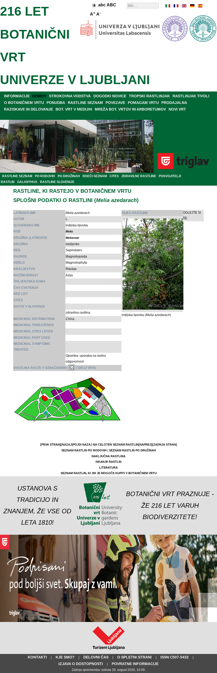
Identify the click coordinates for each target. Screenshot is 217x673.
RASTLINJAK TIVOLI (191, 96)
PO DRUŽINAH (69, 176)
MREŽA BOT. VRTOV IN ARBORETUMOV (130, 109)
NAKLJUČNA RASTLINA (108, 456)
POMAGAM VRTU (143, 102)
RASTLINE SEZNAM (85, 102)
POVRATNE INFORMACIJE (135, 664)
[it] (168, 6)
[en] (184, 6)
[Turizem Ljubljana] (109, 650)
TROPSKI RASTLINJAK (149, 96)
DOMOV (39, 96)
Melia (69, 231)
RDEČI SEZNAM (95, 176)
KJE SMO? (65, 657)
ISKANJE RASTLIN (108, 461)
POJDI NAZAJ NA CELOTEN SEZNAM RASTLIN (105, 444)
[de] (192, 6)
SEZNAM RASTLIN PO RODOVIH (84, 450)
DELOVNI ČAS (95, 657)
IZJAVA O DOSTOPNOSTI (80, 664)
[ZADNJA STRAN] (164, 444)
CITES (114, 176)
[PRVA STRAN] (50, 444)
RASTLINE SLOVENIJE (57, 182)
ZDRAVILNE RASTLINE (138, 176)
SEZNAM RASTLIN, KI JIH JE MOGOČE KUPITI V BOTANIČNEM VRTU (109, 473)
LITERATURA (108, 467)
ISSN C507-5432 (174, 657)
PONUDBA (56, 102)
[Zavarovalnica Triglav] (108, 620)
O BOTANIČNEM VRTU (24, 102)
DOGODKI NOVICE (109, 96)
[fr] (176, 6)
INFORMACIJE (17, 96)
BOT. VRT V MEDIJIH (74, 109)
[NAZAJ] (67, 444)
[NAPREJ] (145, 444)
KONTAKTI (37, 657)
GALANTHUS (27, 182)
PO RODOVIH (45, 176)
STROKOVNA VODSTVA (70, 96)
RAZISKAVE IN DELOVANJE (28, 109)
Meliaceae (72, 237)
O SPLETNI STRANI (134, 657)
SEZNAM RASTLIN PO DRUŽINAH (132, 450)
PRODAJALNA (174, 102)
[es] (199, 6)
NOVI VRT (177, 109)
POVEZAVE (115, 102)
